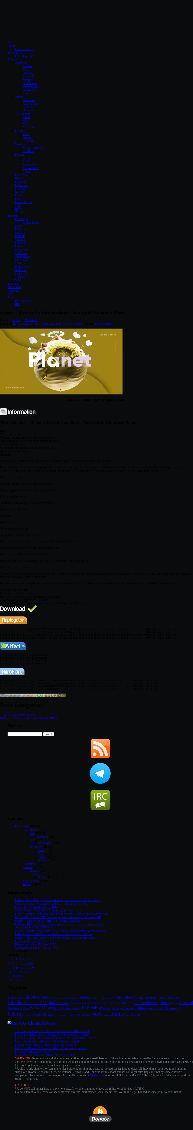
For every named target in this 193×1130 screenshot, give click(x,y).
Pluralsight (21, 219)
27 (32, 971)
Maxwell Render (33, 147)
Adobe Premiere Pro (106, 998)
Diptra (16, 320)
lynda (35, 1007)
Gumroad (20, 243)
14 (9, 967)
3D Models (14, 287)
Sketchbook (30, 83)
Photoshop (29, 100)
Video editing (82, 1014)
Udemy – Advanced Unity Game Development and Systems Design (55, 937)
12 (28, 963)
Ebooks (34, 870)
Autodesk (21, 62)
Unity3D (20, 198)
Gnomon (20, 239)
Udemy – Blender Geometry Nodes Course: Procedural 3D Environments (59, 924)
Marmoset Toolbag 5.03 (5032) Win (36, 947)
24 (20, 971)
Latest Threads (24, 49)
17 (20, 967)
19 (28, 967)
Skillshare (21, 273)
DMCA (12, 294)
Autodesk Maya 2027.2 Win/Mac (35, 927)
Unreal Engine (23, 202)
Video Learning (106, 1014)
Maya (26, 69)
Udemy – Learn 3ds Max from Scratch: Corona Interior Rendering (54, 934)
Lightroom (24, 1008)
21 (9, 971)
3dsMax (27, 66)
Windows (43, 860)
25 (24, 971)
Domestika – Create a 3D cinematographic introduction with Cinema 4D (58, 917)
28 (9, 976)
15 (13, 967)
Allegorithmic (31, 168)
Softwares (36, 846)
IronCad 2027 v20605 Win (31, 941)
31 (20, 976)
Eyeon (19, 130)
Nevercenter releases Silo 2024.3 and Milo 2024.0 (45, 1055)
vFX (71, 1015)
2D (14, 323)
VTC (18, 280)
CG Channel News (37, 1023)
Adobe (19, 96)
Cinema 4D (33, 1002)
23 (17, 971)
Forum (11, 45)
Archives (13, 290)
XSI (17, 205)
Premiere (28, 107)
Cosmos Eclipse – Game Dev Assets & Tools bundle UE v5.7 (52, 903)
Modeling (68, 1008)
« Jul (10, 980)
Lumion (20, 195)
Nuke (26, 124)
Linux (41, 850)
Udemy (19, 246)
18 (24, 967)
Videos (78, 323)
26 (28, 971)
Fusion (27, 137)
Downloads (41, 323)
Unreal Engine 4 (61, 1015)
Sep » (18, 980)
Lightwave (21, 185)
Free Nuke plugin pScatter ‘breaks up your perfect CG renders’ (52, 1034)
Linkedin (20, 229)
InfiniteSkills (22, 266)
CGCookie (21, 260)
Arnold (27, 161)
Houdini (20, 181)
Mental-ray (29, 164)
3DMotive (21, 253)
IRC (17, 304)
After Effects (124, 997)
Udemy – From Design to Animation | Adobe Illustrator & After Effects (57, 900)
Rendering (129, 1009)
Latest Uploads (24, 56)
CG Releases (25, 323)
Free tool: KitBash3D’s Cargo (33, 1051)
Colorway (28, 127)
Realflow (28, 151)
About (11, 297)
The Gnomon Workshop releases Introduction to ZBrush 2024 (52, 1031)
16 (17, 967)
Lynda (19, 226)
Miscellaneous (31, 880)
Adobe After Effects (59, 998)
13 (32, 963)
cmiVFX (20, 232)
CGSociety (21, 249)
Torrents (12, 52)
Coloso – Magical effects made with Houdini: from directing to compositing (60, 930)
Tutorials (13, 215)
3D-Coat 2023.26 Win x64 (20, 714)
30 (17, 976)
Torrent (27, 884)
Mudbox (28, 79)
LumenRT (29, 141)
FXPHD (20, 236)
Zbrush (19, 212)
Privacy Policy (23, 300)
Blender (20, 178)
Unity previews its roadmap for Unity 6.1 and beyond (47, 1041)
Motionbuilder (31, 86)
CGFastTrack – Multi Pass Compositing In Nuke (44, 910)
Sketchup (20, 188)
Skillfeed (20, 270)
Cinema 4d (21, 175)
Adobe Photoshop (82, 997)
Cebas (26, 171)
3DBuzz (20, 263)
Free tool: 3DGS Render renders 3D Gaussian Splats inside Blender (55, 1038)
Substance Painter (157, 1008)
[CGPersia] (33, 696)
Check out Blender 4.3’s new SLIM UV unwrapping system (51, 1048)
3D (32, 840)
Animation (141, 997)
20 (32, 967)
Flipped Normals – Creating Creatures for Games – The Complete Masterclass (61, 913)
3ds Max (31, 996)
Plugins (19, 154)
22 (13, 971)
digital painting (93, 1002)
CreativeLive (23, 256)
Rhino (18, 209)
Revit (26, 93)
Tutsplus (20, 277)
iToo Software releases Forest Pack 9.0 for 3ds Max (46, 1044)
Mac (40, 853)
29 (13, 976)
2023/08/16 (31, 320)
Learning (55, 323)
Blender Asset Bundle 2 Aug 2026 (35, 944)
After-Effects (30, 103)
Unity (29, 1014)
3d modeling (15, 997)
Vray (127, 1014)
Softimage (29, 73)
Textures (13, 283)
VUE (26, 134)
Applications (15, 59)
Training (171, 1008)
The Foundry (23, 113)
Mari (25, 120)
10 (20, 963)
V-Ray (27, 158)
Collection (29, 863)
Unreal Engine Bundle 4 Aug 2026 (36, 907)
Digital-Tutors (31, 222)
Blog (10, 42)
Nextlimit (20, 144)
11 (24, 963)
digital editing (76, 1003)
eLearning (123, 1003)
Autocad (28, 76)
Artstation (162, 997)
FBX (132, 1003)
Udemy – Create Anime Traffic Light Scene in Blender (47, 920)
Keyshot (20, 192)
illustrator (28, 110)
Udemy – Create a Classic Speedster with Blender (29, 718)
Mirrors (57, 1008)
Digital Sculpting (110, 1003)
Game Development (151, 1002)
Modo (26, 117)
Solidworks (29, 90)
